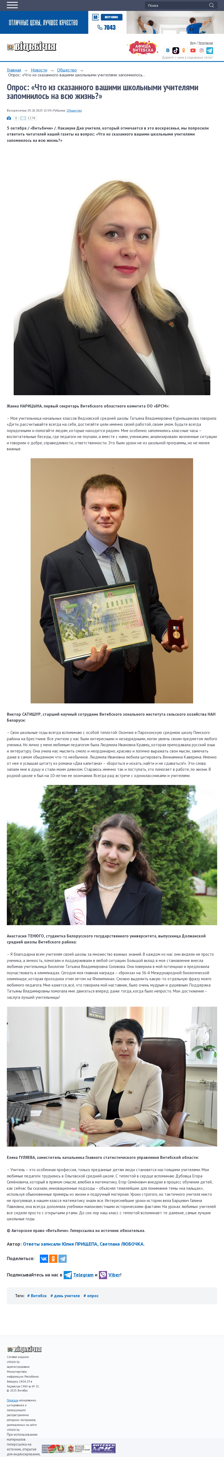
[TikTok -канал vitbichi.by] (175, 53)
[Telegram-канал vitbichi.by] (209, 53)
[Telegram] (62, 1259)
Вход (193, 43)
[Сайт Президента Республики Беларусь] (54, 1451)
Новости (39, 70)
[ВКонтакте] (44, 1259)
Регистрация (206, 43)
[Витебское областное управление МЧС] (104, 1451)
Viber (114, 1275)
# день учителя (66, 1295)
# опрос (91, 1295)
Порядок (12, 1400)
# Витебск (37, 1295)
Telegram (83, 1275)
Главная (14, 70)
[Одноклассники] (53, 1259)
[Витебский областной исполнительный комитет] (79, 1451)
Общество (67, 70)
